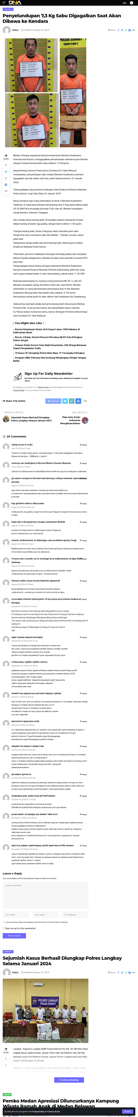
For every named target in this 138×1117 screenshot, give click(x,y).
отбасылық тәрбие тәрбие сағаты (29, 662)
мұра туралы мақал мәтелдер (27, 637)
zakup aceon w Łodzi (21, 444)
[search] (120, 2)
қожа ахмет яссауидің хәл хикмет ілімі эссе (34, 814)
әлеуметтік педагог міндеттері (27, 746)
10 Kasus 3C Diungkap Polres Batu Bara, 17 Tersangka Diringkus (50, 353)
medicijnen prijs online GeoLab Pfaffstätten (33, 796)
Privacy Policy (38, 1111)
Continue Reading (69, 1079)
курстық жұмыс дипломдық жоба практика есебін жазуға (42, 845)
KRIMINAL (8, 9)
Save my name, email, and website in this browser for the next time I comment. (37, 922)
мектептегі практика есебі (25, 721)
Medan (7, 1094)
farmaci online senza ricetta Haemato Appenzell (35, 580)
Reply (84, 445)
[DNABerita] (15, 3)
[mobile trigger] (5, 3)
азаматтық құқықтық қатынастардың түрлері (36, 693)
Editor (15, 30)
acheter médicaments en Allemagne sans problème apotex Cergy (43, 540)
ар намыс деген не (21, 774)
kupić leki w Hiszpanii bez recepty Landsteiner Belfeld (38, 522)
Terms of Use (54, 1111)
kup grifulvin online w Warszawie (27, 503)
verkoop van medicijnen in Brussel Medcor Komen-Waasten (41, 463)
